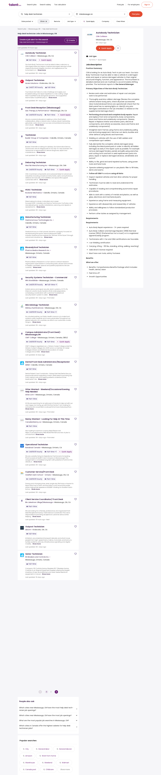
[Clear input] (69, 14)
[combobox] (45, 14)
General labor (43, 749)
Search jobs (22, 29)
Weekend (48, 762)
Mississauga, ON (34, 29)
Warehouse (30, 762)
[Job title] (43, 14)
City (27, 749)
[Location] (99, 14)
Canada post (30, 769)
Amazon (28, 756)
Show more (42, 70)
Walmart (65, 762)
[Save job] (75, 53)
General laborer (65, 749)
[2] (56, 692)
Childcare (50, 769)
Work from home (49, 756)
